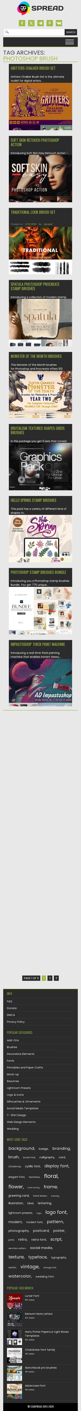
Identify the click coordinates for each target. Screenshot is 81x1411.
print (11, 1240)
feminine (34, 1177)
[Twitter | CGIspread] (31, 23)
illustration (15, 1203)
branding (61, 1148)
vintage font (49, 1267)
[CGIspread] (40, 16)
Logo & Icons (15, 1095)
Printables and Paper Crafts (25, 1067)
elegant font (16, 1177)
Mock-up (13, 1074)
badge (43, 1149)
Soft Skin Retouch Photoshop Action (35, 142)
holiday (55, 1195)
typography (58, 1257)
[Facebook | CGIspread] (22, 23)
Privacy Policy (16, 1022)
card (62, 1157)
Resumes (13, 1081)
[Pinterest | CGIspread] (50, 23)
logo (39, 1213)
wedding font (45, 1277)
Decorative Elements (20, 1054)
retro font (38, 1239)
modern (15, 1222)
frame (50, 1187)
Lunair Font (32, 1296)
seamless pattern (17, 1248)
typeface (37, 1257)
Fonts (10, 1061)
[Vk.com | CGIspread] (59, 23)
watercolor (19, 1276)
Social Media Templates (22, 1108)
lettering (44, 1203)
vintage (30, 1266)
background (21, 1148)
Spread (48, 224)
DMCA (11, 1015)
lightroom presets (20, 1213)
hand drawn (40, 1195)
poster (59, 1230)
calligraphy (46, 1157)
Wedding (13, 1129)
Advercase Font (35, 1386)
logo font (56, 1212)
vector (12, 1267)
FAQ (9, 1001)
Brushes (12, 1047)
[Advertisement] (40, 756)
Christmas (14, 1166)
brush (13, 1157)
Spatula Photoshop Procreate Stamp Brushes (35, 286)
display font (56, 1166)
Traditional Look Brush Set (33, 212)
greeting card (18, 1195)
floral (51, 1176)
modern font (34, 1222)
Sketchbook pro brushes (41, 1368)
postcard (41, 1230)
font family (34, 1187)
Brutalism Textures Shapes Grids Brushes (38, 430)
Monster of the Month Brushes (36, 356)
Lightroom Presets (19, 1088)
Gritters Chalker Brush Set (33, 68)
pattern (55, 1222)
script (56, 1239)
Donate (12, 1008)
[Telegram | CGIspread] (40, 23)
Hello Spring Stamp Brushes (33, 500)
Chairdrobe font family (40, 1350)
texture (16, 1257)
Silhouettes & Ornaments (23, 1101)
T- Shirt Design (16, 1115)
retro (22, 1239)
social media (41, 1247)
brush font (29, 1157)
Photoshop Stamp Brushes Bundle (38, 572)
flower (15, 1186)
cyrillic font (32, 1166)
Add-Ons (13, 1040)
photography (18, 1231)
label (30, 1203)
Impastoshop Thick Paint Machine (38, 644)
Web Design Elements (21, 1122)
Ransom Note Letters (39, 1314)
